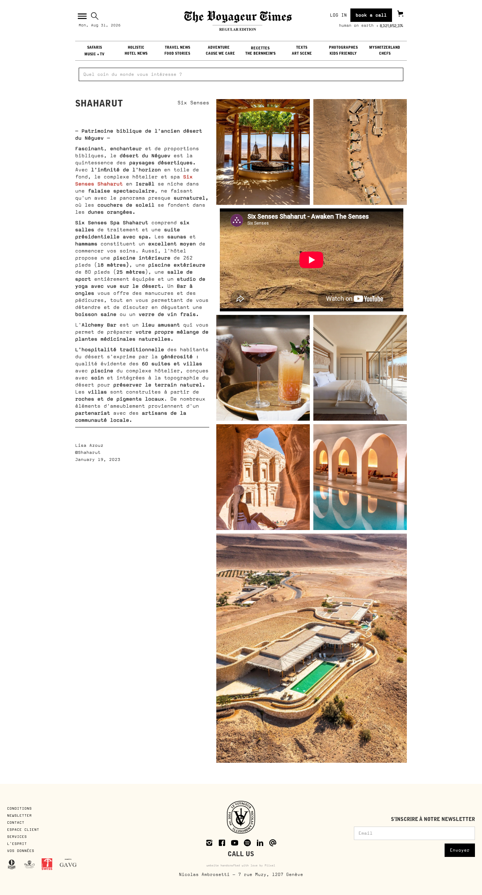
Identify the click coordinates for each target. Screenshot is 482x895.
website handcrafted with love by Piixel (240, 865)
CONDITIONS (20, 808)
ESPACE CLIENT (23, 829)
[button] (81, 16)
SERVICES (17, 836)
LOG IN (338, 15)
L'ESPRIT (17, 843)
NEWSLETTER (19, 815)
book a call (371, 15)
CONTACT (15, 822)
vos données (20, 850)
